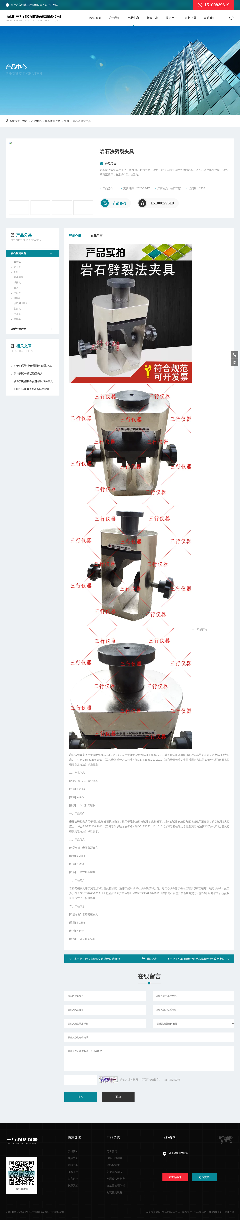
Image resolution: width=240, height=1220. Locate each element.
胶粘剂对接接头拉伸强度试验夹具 (33, 381)
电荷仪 (17, 313)
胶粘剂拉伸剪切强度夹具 (28, 373)
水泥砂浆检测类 (116, 1178)
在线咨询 (175, 1177)
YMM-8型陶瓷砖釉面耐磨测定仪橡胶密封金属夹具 (34, 365)
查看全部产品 (18, 328)
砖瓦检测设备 (114, 1192)
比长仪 (17, 267)
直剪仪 (17, 261)
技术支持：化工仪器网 (194, 1211)
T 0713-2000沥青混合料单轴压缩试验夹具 (34, 389)
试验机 (17, 282)
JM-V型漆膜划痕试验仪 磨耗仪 (102, 958)
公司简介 (73, 1151)
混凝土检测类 (114, 1158)
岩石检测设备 (53, 121)
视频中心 (73, 1158)
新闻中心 (152, 18)
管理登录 (229, 1211)
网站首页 (95, 18)
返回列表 (151, 958)
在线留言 (97, 235)
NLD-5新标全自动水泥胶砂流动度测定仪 (201, 958)
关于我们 (114, 18)
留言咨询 (73, 1178)
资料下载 (191, 18)
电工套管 (112, 1151)
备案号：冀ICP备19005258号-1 (163, 1211)
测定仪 (17, 293)
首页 (25, 121)
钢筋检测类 (113, 1165)
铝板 (16, 272)
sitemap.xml (215, 1211)
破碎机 (17, 298)
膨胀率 (17, 319)
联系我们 (210, 18)
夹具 (66, 121)
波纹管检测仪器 (116, 1185)
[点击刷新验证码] (108, 1079)
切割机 (17, 308)
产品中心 (133, 18)
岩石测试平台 (21, 303)
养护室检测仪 (114, 1171)
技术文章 (171, 18)
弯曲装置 (18, 277)
